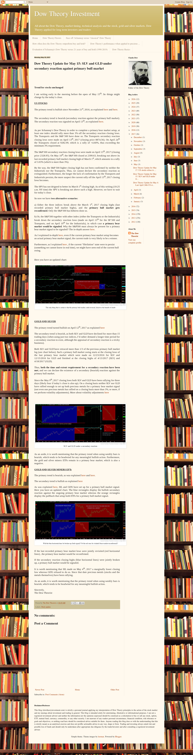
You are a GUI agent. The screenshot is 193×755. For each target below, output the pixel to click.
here (101, 121)
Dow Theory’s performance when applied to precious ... (115, 43)
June (136, 160)
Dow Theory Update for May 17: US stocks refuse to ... (145, 168)
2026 (133, 99)
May (136, 164)
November (138, 141)
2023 (133, 110)
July (136, 156)
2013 (133, 217)
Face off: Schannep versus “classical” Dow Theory (88, 37)
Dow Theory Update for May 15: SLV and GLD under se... (145, 176)
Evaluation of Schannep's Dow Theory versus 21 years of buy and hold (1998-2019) (70, 49)
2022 (133, 114)
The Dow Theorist (135, 234)
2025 (133, 103)
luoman (101, 736)
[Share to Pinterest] (83, 603)
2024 (133, 106)
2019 (133, 126)
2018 (133, 130)
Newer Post (39, 689)
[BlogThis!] (75, 603)
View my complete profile (134, 241)
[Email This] (72, 603)
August (137, 152)
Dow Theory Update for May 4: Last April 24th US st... (146, 183)
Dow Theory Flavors (52, 37)
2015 (133, 210)
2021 (133, 118)
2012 (133, 221)
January (137, 201)
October (137, 145)
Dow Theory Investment (67, 13)
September (138, 148)
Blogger (118, 736)
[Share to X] (77, 603)
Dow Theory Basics (121, 49)
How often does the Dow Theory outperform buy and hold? (58, 43)
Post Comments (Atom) (54, 694)
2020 (133, 122)
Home (35, 37)
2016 (133, 206)
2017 (133, 134)
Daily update (46, 607)
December (138, 137)
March (136, 193)
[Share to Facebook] (80, 603)
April (136, 189)
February (138, 197)
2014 (133, 214)
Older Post (115, 689)
